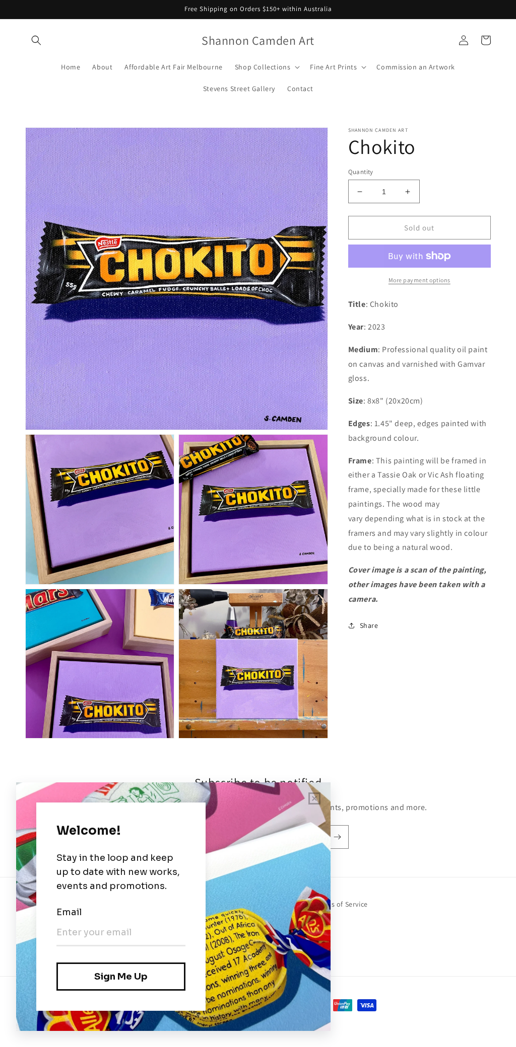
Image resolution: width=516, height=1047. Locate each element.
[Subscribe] (337, 837)
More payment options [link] (419, 280)
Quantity (360, 172)
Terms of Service (341, 904)
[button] (36, 40)
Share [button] (369, 625)
